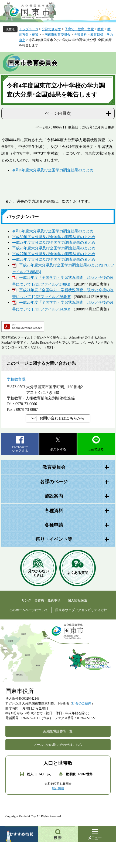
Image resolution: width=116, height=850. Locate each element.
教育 (100, 29)
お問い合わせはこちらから (62, 418)
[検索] (58, 834)
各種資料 (80, 34)
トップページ (28, 29)
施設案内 (54, 496)
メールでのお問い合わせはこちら (58, 745)
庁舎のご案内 (81, 703)
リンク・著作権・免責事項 (41, 600)
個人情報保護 (77, 600)
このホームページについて (28, 610)
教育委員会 (54, 467)
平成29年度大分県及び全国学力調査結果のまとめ (53, 243)
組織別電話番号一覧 (58, 731)
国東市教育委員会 (57, 34)
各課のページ (54, 481)
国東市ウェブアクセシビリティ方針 (81, 610)
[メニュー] (97, 834)
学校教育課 (16, 379)
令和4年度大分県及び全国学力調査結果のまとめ (52, 170)
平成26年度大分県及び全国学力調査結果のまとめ (53, 260)
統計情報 (58, 788)
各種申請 (54, 524)
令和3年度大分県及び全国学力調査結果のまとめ (52, 231)
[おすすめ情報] (19, 834)
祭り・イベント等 (54, 539)
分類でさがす (51, 29)
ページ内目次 (58, 113)
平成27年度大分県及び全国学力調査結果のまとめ (53, 254)
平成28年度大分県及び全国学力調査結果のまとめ (53, 248)
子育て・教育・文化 (79, 29)
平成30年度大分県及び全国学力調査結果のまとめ (53, 237)
